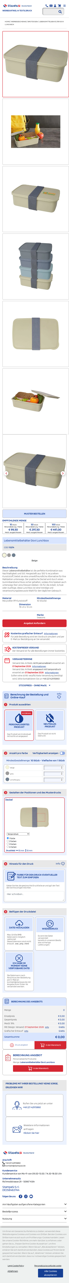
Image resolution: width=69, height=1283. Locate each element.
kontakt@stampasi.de (15, 1165)
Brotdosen (33, 21)
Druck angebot (21, 1045)
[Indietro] (6, 473)
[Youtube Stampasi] (31, 1196)
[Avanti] (63, 473)
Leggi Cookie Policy (16, 1266)
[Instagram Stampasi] (26, 1196)
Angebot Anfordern (34, 623)
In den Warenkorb (53, 1045)
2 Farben (12, 841)
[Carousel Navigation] (34, 473)
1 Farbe (12, 838)
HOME (7, 21)
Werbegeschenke (18, 21)
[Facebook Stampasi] (20, 1196)
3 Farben (12, 844)
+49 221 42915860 (51, 678)
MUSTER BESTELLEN (34, 513)
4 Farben (13, 847)
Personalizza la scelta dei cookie (47, 1266)
